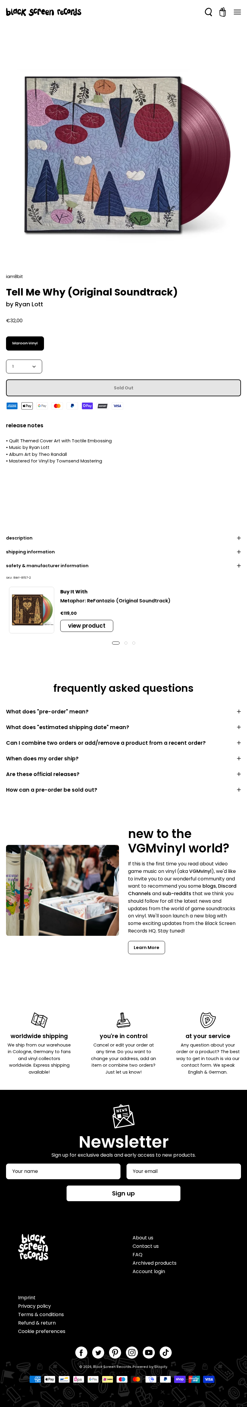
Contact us (146, 1246)
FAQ (137, 1254)
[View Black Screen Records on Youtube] (149, 1353)
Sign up (123, 1193)
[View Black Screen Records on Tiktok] (166, 1353)
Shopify (160, 1367)
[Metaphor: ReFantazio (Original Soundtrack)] (31, 610)
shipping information (30, 552)
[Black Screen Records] (43, 12)
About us (143, 1237)
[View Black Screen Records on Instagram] (132, 1353)
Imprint (27, 1297)
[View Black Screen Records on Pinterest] (115, 1353)
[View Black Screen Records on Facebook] (81, 1353)
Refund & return (37, 1322)
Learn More (146, 948)
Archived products (155, 1263)
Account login (149, 1271)
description (19, 538)
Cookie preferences (41, 1331)
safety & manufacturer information (47, 566)
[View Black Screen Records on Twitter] (98, 1353)
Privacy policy (34, 1306)
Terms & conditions (41, 1314)
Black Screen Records (112, 1367)
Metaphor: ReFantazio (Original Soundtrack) (115, 600)
